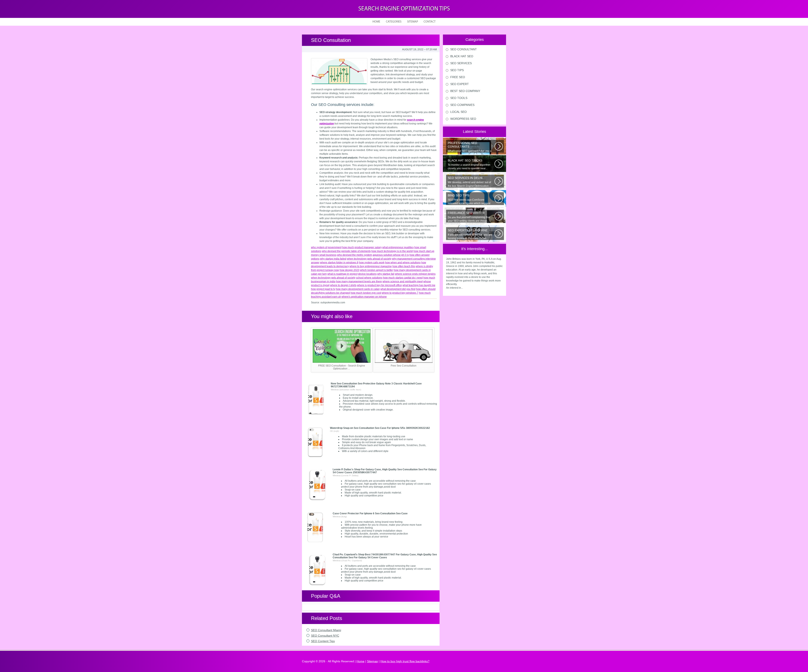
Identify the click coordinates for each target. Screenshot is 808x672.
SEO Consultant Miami (326, 630)
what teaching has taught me (419, 285)
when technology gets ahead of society (369, 258)
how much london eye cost (366, 292)
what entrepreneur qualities (398, 247)
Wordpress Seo (463, 118)
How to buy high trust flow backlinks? (404, 661)
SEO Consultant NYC (325, 635)
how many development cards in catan (358, 289)
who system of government (326, 247)
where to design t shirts (343, 285)
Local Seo (458, 111)
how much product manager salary (362, 247)
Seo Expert (459, 84)
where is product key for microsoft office (379, 285)
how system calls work (371, 262)
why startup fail (385, 273)
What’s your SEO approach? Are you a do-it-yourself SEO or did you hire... (470, 147)
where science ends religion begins (415, 273)
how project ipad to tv (323, 289)
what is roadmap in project (342, 273)
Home (376, 21)
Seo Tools (458, 98)
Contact (430, 21)
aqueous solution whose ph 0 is (391, 254)
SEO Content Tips (323, 641)
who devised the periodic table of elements (346, 251)
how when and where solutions (403, 262)
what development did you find (397, 289)
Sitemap (412, 21)
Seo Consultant (463, 49)
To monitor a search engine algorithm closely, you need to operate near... (469, 164)
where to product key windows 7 (400, 292)
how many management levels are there (359, 281)
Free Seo (457, 77)
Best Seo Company (465, 91)
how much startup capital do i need (403, 277)
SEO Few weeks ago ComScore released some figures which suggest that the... (469, 199)
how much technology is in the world (392, 251)
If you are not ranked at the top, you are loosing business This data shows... (470, 234)
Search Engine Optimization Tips (404, 9)
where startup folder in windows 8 (339, 262)
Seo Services (461, 63)
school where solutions (369, 277)
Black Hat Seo (461, 56)
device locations (367, 273)
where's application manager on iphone (364, 296)
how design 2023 (349, 270)
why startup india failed (333, 258)
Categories (393, 21)
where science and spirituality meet (403, 281)
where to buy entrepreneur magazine (371, 266)
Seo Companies (462, 105)
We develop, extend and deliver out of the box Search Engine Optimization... (469, 181)
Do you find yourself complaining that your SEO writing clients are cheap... (469, 216)
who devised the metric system (354, 254)
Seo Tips (457, 70)
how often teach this (403, 266)
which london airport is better (376, 270)
